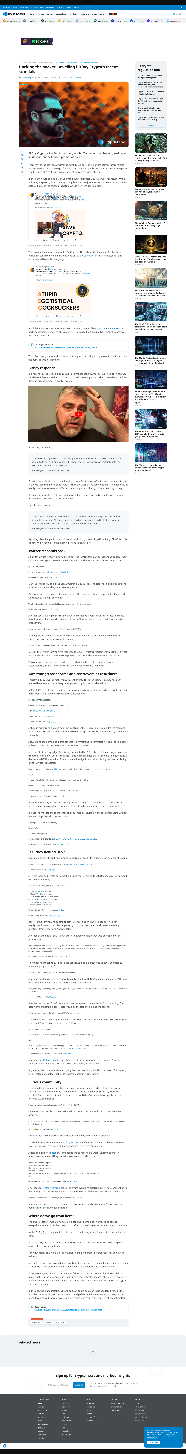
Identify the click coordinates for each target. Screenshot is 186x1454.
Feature (41, 14)
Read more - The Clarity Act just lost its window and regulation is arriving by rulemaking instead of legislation (151, 345)
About (42, 7)
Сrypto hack (60, 1323)
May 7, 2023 (51, 721)
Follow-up (68, 7)
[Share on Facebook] (22, 155)
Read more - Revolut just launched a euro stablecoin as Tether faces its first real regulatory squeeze (151, 143)
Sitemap (41, 1438)
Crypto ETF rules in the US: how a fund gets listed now (151, 92)
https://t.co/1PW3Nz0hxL (44, 711)
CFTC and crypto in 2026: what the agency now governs (150, 76)
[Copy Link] (22, 172)
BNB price (65, 20)
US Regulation (61, 14)
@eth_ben (60, 910)
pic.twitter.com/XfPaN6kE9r (81, 864)
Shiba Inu (65, 1417)
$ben (40, 891)
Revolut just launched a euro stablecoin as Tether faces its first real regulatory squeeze (151, 158)
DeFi (63, 1427)
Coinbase (100, 328)
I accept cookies (153, 1442)
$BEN (30, 700)
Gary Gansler (90, 255)
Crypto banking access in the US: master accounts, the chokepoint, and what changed (151, 84)
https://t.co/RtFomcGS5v (64, 839)
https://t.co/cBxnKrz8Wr (76, 1048)
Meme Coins (24, 7)
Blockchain (66, 1420)
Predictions (84, 14)
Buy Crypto (7, 7)
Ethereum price (30, 20)
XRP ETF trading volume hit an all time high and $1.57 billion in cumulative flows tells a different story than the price (150, 395)
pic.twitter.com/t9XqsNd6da (86, 839)
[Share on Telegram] (22, 167)
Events (15, 7)
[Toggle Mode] (181, 7)
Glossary (86, 7)
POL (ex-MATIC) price (155, 20)
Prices (94, 14)
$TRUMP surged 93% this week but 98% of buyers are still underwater (149, 192)
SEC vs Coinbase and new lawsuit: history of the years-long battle (66, 347)
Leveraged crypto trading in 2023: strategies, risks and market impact (68, 1309)
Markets (73, 14)
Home (24, 62)
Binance (114, 328)
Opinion (50, 14)
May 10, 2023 (63, 796)
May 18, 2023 (50, 869)
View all (151, 125)
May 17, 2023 (55, 1129)
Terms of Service (117, 1403)
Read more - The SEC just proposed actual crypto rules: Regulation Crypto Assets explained (151, 452)
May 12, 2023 (66, 1053)
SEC (75, 255)
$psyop (46, 899)
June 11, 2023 (54, 577)
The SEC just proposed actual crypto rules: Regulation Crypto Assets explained (149, 467)
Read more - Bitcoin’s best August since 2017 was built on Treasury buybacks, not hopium (151, 210)
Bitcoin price (11, 20)
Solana (64, 1410)
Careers (89, 1414)
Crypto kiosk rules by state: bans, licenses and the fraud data (149, 110)
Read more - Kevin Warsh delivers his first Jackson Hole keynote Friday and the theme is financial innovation (151, 278)
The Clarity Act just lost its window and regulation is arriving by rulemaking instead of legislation (151, 360)
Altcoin (64, 1424)
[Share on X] (22, 159)
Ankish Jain (29, 78)
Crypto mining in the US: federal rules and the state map (151, 118)
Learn (102, 14)
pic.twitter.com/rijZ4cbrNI (57, 572)
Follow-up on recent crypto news (40, 62)
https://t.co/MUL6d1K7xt (48, 716)
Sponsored (66, 1434)
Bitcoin (65, 1403)
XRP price (48, 20)
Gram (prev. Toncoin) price (176, 20)
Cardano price (119, 20)
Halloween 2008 (51, 1059)
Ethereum (66, 1407)
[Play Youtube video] (78, 414)
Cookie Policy (116, 1410)
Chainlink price (137, 20)
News (32, 14)
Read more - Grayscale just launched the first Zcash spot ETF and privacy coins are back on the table (151, 244)
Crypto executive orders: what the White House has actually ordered (150, 101)
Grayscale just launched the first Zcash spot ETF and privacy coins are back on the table (150, 259)
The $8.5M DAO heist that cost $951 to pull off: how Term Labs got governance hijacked (149, 434)
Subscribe (79, 1385)
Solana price (83, 20)
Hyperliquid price (101, 20)
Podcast (41, 1431)
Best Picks (77, 7)
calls (36, 1207)
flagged (69, 1142)
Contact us (34, 7)
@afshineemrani (51, 1187)
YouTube (48, 1323)
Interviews (42, 1434)
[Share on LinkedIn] (22, 163)
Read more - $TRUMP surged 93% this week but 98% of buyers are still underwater (151, 176)
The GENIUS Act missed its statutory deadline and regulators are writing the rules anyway (151, 326)
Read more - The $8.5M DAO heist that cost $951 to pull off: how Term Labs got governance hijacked (151, 419)
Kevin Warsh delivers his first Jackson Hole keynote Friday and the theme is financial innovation (150, 293)
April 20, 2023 (63, 844)
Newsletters (50, 7)
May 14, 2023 (66, 956)
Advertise (60, 7)
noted (40, 1063)
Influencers (36, 1323)
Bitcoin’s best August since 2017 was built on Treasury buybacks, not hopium (150, 225)
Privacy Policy (116, 1407)
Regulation (66, 1431)
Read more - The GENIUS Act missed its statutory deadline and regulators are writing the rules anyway (151, 311)
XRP (138, 402)
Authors (89, 1420)
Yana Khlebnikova (76, 78)
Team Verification (93, 1417)
